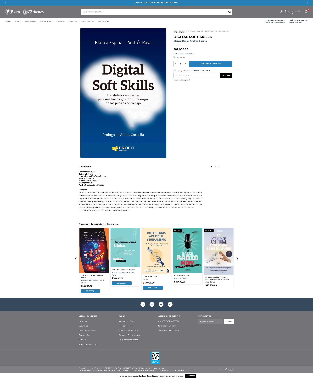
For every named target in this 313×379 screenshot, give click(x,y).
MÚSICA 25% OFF (87, 21)
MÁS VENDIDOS (45, 21)
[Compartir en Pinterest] (219, 166)
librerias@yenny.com (167, 326)
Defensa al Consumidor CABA (171, 370)
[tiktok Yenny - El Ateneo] (170, 304)
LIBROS (8, 21)
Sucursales (83, 326)
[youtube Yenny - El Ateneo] (161, 304)
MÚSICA (18, 21)
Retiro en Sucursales (87, 330)
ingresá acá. (127, 370)
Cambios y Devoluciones (129, 335)
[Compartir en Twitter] (215, 166)
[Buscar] (229, 12)
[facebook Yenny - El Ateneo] (152, 304)
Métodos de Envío (126, 321)
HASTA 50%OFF (103, 21)
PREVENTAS (72, 21)
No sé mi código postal (182, 80)
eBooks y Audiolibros (88, 344)
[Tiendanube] (226, 370)
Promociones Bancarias (129, 330)
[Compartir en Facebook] (211, 166)
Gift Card (82, 340)
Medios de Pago (126, 326)
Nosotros (83, 321)
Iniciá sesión (295, 11)
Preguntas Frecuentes (128, 340)
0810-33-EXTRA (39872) (168, 321)
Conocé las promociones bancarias (156, 3)
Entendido (191, 376)
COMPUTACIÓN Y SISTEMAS (194, 31)
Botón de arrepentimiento (145, 370)
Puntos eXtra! (84, 335)
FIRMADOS (60, 21)
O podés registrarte (291, 13)
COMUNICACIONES (211, 31)
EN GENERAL (223, 31)
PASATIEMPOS (30, 21)
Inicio (175, 31)
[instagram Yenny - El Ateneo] (142, 304)
